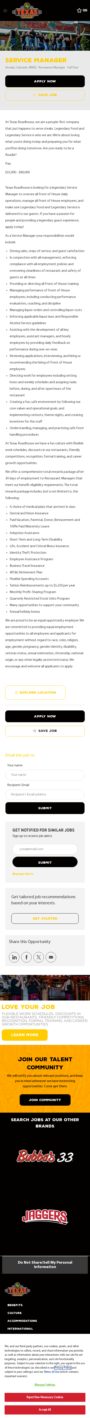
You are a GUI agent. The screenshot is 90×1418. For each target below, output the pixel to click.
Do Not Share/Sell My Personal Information (45, 1265)
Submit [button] (45, 863)
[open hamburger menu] (5, 10)
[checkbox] (45, 95)
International (20, 1328)
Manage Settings (45, 1384)
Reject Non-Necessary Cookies (45, 1397)
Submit (45, 808)
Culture (14, 1313)
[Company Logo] (27, 10)
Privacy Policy (63, 1367)
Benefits (14, 1305)
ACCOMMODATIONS (22, 1320)
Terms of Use (51, 1372)
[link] (22, 874)
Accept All (45, 1409)
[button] (45, 81)
